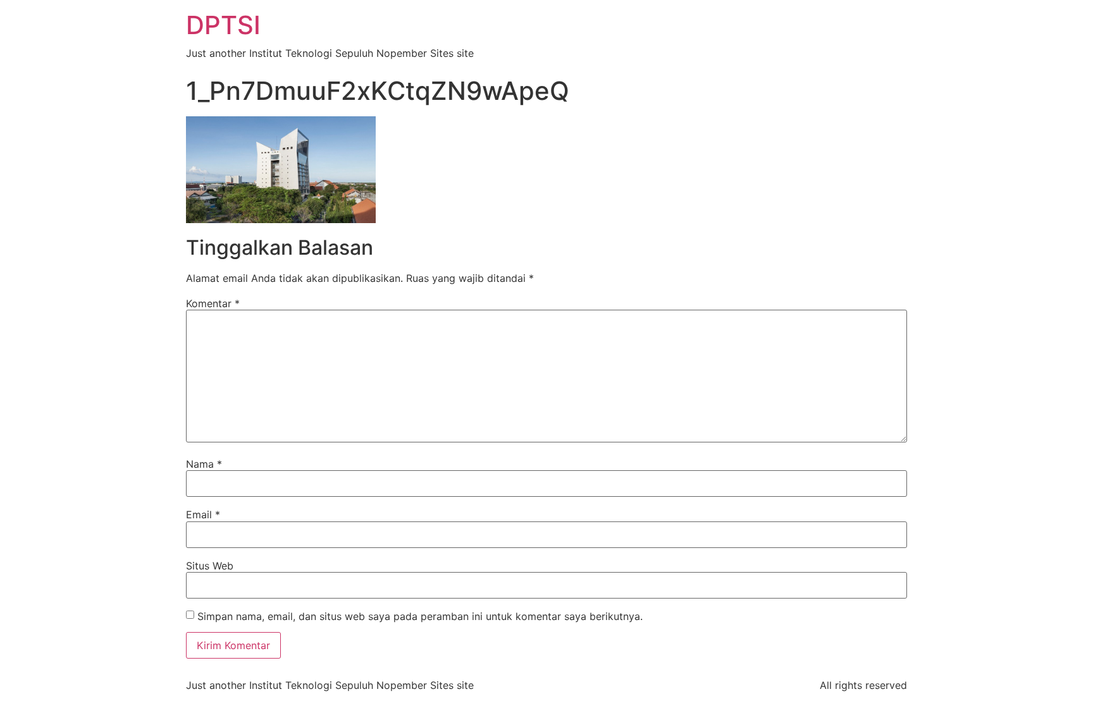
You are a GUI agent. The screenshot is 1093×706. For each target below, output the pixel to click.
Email (203, 514)
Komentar (213, 303)
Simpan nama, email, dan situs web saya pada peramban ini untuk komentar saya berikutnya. (420, 616)
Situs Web (209, 566)
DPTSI (223, 24)
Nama (204, 464)
